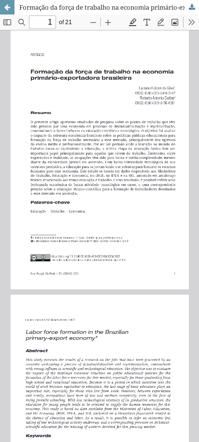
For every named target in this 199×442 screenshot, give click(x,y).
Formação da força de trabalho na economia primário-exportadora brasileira (109, 7)
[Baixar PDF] (192, 7)
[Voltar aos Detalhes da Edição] (7, 7)
